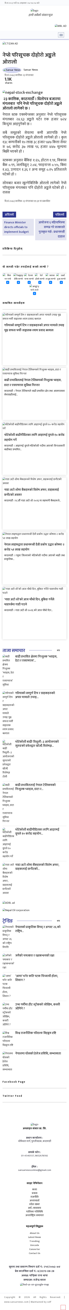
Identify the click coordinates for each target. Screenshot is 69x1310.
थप (58, 650)
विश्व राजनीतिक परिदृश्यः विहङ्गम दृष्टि (35, 1033)
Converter (34, 1249)
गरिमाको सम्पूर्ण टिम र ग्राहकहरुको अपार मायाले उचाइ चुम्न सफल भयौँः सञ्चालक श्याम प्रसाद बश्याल (34, 328)
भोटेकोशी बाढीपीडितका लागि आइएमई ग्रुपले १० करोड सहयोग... (37, 831)
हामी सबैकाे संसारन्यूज (40, 15)
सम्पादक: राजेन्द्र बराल (34, 1280)
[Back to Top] (63, 1307)
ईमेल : (34, 1166)
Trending (34, 1241)
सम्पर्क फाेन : (34, 1152)
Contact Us (34, 1253)
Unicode (34, 1245)
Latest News (34, 1237)
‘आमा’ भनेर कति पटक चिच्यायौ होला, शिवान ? (36, 978)
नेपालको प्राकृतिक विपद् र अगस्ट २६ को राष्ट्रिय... (37, 929)
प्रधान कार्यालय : (34, 1138)
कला (34, 1189)
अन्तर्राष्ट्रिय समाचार (34, 1215)
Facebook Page (14, 1082)
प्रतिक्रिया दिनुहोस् (13, 249)
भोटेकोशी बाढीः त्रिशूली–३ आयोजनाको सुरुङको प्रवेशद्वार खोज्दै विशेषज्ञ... (37, 743)
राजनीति (34, 1196)
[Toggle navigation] (61, 34)
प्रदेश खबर (34, 1204)
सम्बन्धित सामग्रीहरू (14, 303)
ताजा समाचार (14, 650)
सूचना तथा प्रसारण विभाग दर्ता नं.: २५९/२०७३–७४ (34, 1267)
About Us (34, 1233)
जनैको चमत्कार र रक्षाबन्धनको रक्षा (34, 955)
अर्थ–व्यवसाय (34, 1208)
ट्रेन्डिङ (8, 921)
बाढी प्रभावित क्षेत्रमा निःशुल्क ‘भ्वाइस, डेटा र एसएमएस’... (36, 658)
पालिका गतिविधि (34, 1211)
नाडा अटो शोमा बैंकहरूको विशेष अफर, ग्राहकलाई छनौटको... (37, 866)
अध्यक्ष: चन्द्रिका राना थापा (34, 1275)
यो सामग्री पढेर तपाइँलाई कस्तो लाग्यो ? (26, 267)
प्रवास (34, 1193)
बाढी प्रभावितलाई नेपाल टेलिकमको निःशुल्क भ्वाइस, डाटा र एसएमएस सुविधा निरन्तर (32, 383)
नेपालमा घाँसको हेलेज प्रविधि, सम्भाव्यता (38, 1053)
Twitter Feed (12, 1096)
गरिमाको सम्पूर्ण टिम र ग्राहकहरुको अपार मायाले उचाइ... (35, 695)
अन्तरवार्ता (34, 1200)
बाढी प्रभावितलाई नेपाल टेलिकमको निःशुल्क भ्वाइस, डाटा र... (35, 787)
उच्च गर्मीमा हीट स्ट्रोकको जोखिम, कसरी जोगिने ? (37, 1006)
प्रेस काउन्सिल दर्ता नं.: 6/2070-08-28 (34, 1271)
